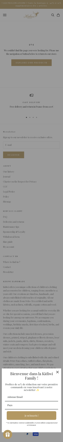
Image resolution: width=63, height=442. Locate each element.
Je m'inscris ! (32, 415)
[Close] (57, 372)
